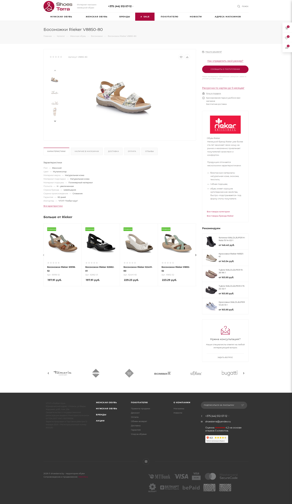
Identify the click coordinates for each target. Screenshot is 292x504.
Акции (100, 420)
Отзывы (149, 151)
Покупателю (139, 402)
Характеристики (56, 151)
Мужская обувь (106, 408)
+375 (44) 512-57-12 (120, 6)
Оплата (132, 151)
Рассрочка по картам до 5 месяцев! (223, 88)
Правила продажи (140, 408)
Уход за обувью (139, 434)
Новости (178, 413)
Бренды (101, 414)
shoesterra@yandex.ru (218, 421)
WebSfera (83, 477)
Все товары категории (218, 211)
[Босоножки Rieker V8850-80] (125, 97)
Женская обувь (106, 402)
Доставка (113, 151)
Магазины (179, 408)
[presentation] (55, 70)
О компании (182, 402)
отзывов (210, 430)
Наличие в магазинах (87, 151)
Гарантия (136, 430)
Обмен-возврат (139, 421)
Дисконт (135, 413)
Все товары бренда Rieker (220, 216)
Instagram (146, 461)
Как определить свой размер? (225, 60)
